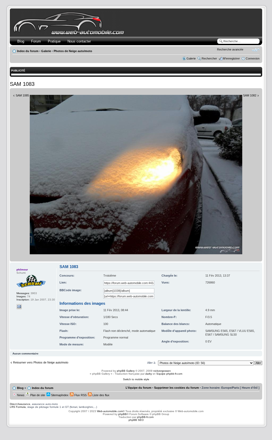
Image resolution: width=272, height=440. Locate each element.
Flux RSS (80, 395)
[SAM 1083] (136, 253)
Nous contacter (79, 41)
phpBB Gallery (126, 370)
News (20, 395)
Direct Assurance (20, 404)
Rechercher (209, 58)
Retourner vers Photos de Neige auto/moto (40, 362)
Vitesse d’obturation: (74, 317)
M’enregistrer (231, 58)
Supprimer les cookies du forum (176, 387)
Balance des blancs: (176, 323)
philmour (22, 269)
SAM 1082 (249, 95)
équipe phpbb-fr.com (169, 373)
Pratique (54, 41)
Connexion (253, 58)
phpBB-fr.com (145, 417)
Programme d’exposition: (77, 337)
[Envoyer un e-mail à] (19, 306)
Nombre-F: (169, 317)
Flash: (64, 330)
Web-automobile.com (109, 411)
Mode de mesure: (72, 344)
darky (148, 373)
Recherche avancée (230, 49)
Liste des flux (100, 395)
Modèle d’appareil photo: (179, 330)
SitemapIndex (59, 395)
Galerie (46, 51)
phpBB (122, 414)
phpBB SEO (136, 419)
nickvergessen (162, 370)
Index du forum (28, 51)
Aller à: (151, 362)
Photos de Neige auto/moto (73, 51)
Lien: (63, 282)
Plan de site (37, 395)
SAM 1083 (22, 84)
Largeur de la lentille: (176, 310)
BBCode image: (71, 290)
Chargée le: (169, 275)
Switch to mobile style (136, 379)
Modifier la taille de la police (256, 50)
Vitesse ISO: (68, 323)
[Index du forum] (70, 33)
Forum (36, 41)
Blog (20, 41)
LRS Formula (18, 406)
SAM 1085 (22, 95)
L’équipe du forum (138, 387)
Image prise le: (70, 310)
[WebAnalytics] (136, 430)
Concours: (67, 275)
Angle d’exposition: (175, 341)
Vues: (165, 282)
